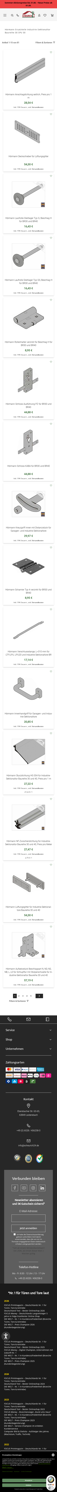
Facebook (15, 1188)
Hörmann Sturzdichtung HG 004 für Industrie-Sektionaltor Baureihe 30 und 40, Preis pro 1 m (28, 777)
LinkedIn (42, 1188)
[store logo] (28, 15)
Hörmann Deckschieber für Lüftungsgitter (28, 156)
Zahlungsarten (15, 1062)
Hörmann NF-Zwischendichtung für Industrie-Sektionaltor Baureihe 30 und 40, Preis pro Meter (28, 843)
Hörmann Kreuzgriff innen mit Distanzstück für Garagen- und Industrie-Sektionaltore (28, 529)
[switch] (50, 1488)
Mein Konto (39, 15)
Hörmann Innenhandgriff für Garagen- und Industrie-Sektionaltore (28, 715)
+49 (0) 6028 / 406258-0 (28, 1130)
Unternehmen (15, 1048)
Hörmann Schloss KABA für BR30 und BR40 (28, 466)
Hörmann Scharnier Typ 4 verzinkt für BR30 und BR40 (28, 591)
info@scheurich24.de (28, 1145)
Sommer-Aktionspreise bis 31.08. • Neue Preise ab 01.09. (28, 4)
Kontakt (29, 1099)
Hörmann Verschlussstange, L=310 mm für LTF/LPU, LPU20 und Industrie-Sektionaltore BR (28, 653)
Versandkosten (37, 107)
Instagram (33, 1188)
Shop (9, 1039)
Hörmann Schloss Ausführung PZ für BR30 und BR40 (28, 405)
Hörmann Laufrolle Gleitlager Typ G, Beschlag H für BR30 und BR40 (28, 220)
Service (10, 1030)
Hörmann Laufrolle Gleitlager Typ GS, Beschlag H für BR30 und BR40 (28, 282)
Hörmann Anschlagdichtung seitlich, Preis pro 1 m (28, 96)
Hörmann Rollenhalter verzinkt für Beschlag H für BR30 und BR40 (28, 344)
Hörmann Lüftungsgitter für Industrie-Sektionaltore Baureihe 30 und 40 (28, 908)
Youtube (24, 1188)
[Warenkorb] (52, 15)
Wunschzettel (45, 15)
